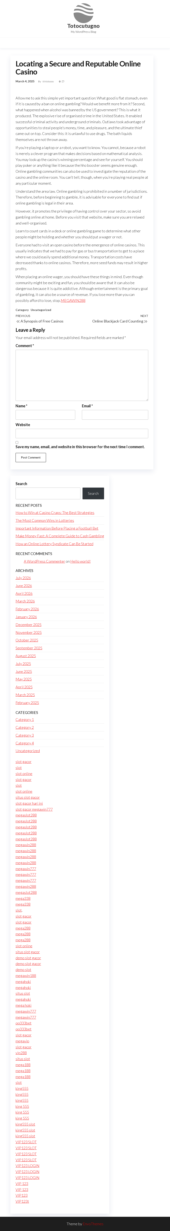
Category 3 (25, 735)
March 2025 (25, 694)
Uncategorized (41, 310)
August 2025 (26, 655)
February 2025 (27, 702)
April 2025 (24, 687)
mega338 (23, 898)
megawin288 (26, 844)
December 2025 (28, 624)
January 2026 (26, 616)
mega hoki (24, 1005)
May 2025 (24, 679)
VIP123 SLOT (26, 1142)
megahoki (23, 981)
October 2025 (27, 640)
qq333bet (24, 1023)
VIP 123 (22, 1183)
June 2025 (24, 671)
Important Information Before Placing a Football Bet (57, 528)
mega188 (23, 1064)
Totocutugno (83, 25)
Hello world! (80, 561)
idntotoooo (48, 81)
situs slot (23, 993)
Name (21, 406)
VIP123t (22, 1201)
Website (23, 424)
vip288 (21, 1052)
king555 (22, 1088)
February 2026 (27, 609)
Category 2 (25, 727)
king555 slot (25, 1124)
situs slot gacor (28, 797)
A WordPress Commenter (44, 561)
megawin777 (26, 868)
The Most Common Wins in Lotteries (45, 520)
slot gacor (24, 761)
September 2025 (29, 648)
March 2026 (25, 601)
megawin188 (26, 975)
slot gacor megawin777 (34, 809)
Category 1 (25, 719)
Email (87, 406)
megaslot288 (26, 815)
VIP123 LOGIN (27, 1165)
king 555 (22, 1106)
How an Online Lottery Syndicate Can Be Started (54, 543)
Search (21, 483)
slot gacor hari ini (29, 803)
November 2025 (29, 632)
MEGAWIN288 (73, 300)
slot (19, 767)
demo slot (23, 969)
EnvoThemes (93, 1224)
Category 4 (25, 743)
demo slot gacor (28, 958)
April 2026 (24, 593)
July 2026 (23, 577)
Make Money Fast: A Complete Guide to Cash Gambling (60, 536)
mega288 (23, 928)
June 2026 (24, 585)
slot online (24, 773)
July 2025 (23, 663)
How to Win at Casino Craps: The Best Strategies (55, 512)
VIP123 (22, 1195)
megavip (22, 1041)
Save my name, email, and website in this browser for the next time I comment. (80, 446)
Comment (25, 345)
